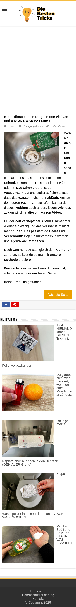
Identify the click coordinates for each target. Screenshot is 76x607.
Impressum (38, 591)
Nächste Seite (58, 294)
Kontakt (38, 599)
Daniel (11, 126)
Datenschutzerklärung (38, 595)
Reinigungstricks (33, 126)
